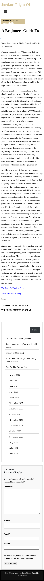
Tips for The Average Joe (14, 305)
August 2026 (14, 375)
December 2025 (16, 403)
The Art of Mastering (15, 353)
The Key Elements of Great (16, 310)
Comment (8, 487)
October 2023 (15, 431)
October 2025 (15, 414)
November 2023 (16, 425)
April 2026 (14, 397)
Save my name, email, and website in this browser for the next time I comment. (20, 557)
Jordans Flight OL (16, 4)
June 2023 (13, 453)
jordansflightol (8, 23)
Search (6, 326)
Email (7, 534)
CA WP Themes (22, 575)
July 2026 (13, 381)
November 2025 (16, 409)
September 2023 (16, 437)
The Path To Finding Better (13, 288)
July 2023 (13, 448)
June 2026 (13, 386)
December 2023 (16, 420)
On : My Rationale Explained (18, 338)
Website (7, 543)
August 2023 (14, 442)
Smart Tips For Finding (11, 293)
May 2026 (13, 392)
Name (7, 521)
